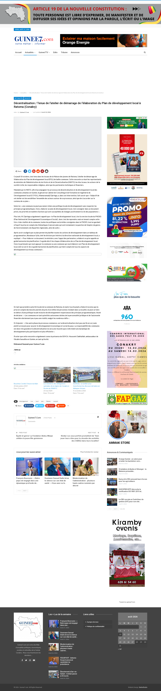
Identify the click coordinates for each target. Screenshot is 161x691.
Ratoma (48, 401)
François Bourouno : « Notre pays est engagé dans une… (69, 623)
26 (128, 642)
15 (141, 634)
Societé (27, 98)
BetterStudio (143, 687)
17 (120, 638)
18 (124, 638)
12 (128, 634)
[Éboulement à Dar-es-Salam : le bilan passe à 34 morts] (54, 674)
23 (145, 638)
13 (133, 634)
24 (120, 642)
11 (124, 634)
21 (137, 638)
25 (124, 642)
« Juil (119, 649)
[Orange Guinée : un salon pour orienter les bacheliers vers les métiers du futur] (112, 461)
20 (133, 638)
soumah (55, 401)
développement (23, 401)
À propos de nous (92, 622)
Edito (55, 52)
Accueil (18, 52)
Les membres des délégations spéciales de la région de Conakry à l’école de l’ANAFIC (56, 386)
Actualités (29, 52)
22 (141, 638)
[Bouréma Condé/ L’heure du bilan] (27, 374)
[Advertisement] (80, 72)
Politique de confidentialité (95, 626)
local (37, 401)
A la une (20, 459)
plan (42, 401)
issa (32, 401)
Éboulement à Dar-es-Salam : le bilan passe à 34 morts (68, 674)
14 (137, 634)
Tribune (64, 52)
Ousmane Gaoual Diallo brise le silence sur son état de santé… (68, 635)
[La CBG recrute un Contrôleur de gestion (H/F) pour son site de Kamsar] (112, 502)
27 (133, 642)
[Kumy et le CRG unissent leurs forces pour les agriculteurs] (112, 482)
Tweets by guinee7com (127, 602)
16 (145, 634)
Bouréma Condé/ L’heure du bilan (26, 384)
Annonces (75, 52)
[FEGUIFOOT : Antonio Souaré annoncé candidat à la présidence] (54, 660)
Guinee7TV (43, 52)
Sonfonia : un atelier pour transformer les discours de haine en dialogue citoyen (86, 386)
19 (128, 638)
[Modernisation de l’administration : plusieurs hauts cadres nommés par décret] (86, 467)
